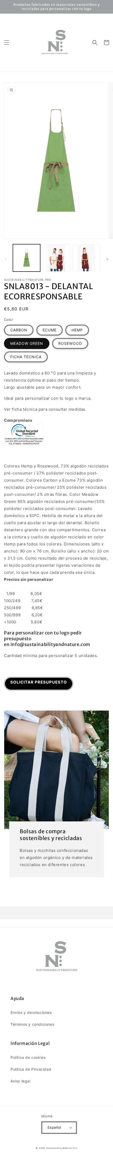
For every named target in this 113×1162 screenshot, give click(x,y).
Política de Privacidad (31, 1069)
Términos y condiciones (32, 1024)
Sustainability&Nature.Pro (61, 1148)
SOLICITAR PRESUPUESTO (38, 682)
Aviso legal (20, 1081)
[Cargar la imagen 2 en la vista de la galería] (56, 258)
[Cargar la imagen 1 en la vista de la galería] (26, 258)
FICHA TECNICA (26, 357)
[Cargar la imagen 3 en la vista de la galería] (86, 258)
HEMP (77, 330)
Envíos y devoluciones (31, 1012)
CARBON (18, 330)
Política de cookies (28, 1057)
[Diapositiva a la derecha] (107, 259)
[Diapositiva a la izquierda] (6, 259)
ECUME (49, 330)
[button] (6, 42)
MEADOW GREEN (26, 343)
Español (54, 1127)
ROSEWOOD (70, 343)
